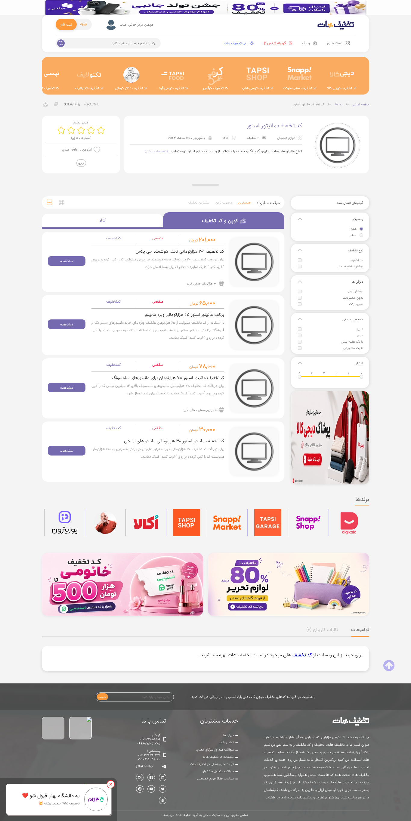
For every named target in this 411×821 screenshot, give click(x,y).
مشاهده (66, 261)
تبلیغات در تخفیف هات (218, 757)
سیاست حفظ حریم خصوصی (215, 778)
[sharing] (45, 104)
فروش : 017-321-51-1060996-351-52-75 (148, 739)
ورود (83, 23)
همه (354, 229)
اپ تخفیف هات (235, 43)
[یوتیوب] (151, 789)
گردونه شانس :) (275, 43)
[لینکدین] (162, 777)
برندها (338, 104)
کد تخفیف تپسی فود (173, 88)
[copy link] (56, 104)
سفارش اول (355, 291)
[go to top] (388, 665)
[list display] (49, 202)
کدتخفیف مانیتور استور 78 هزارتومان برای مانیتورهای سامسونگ (168, 378)
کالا (102, 220)
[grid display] (62, 203)
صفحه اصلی (361, 104)
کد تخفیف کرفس (215, 88)
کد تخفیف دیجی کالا (342, 88)
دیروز (360, 335)
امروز (360, 329)
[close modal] (110, 784)
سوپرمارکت (356, 304)
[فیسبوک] (151, 777)
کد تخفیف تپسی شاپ (257, 88)
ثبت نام (66, 24)
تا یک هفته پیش (352, 342)
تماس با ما (227, 742)
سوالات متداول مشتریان (218, 771)
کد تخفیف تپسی (47, 88)
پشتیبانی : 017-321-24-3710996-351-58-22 (149, 755)
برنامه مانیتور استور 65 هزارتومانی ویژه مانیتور (184, 314)
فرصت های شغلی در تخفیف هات (212, 764)
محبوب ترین (223, 203)
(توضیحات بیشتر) (156, 151)
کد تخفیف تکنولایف (89, 88)
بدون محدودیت (353, 298)
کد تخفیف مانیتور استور (308, 104)
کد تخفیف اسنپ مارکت (300, 88)
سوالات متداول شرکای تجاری (215, 750)
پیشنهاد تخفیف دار (350, 266)
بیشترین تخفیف (198, 203)
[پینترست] (140, 789)
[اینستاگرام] (140, 777)
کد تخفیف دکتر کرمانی (131, 88)
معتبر (353, 235)
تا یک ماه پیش (353, 348)
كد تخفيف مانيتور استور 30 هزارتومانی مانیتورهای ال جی (174, 441)
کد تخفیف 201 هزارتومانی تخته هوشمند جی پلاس (179, 251)
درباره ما (228, 735)
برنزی (81, 163)
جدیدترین (244, 203)
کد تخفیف (356, 260)
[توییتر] (162, 789)
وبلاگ (306, 43)
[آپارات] (162, 800)
